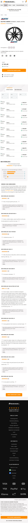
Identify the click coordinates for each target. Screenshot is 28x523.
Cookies (14, 436)
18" (11, 47)
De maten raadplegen (14, 70)
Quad (14, 5)
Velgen (5, 5)
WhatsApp (13, 470)
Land (14, 432)
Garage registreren (14, 425)
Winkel (14, 453)
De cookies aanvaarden (14, 517)
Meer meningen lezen (14, 394)
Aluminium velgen (14, 448)
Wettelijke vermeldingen (14, 427)
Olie (14, 455)
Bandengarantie (14, 418)
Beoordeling (18, 89)
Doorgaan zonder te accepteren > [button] (20, 499)
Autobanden (14, 444)
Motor (10, 5)
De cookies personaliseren (14, 520)
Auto (2, 5)
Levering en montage (14, 460)
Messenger (13, 473)
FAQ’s (14, 478)
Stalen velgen (14, 446)
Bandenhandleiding (14, 421)
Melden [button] (4, 208)
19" (14, 47)
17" (9, 47)
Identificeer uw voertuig (14, 10)
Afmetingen (9, 89)
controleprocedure (9, 190)
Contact (14, 475)
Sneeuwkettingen (20, 5)
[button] (14, 172)
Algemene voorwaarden (14, 430)
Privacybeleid (14, 434)
